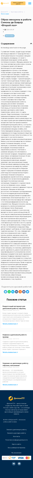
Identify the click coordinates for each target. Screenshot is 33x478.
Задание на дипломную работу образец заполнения (15, 364)
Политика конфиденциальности (16, 440)
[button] (29, 3)
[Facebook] (19, 463)
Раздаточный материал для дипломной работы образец (14, 307)
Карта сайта (16, 444)
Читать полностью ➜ (10, 324)
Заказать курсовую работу (16, 433)
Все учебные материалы (16, 448)
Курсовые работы (17, 12)
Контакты (16, 436)
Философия (5, 14)
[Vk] (14, 463)
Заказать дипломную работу (17, 429)
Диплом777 (4, 12)
